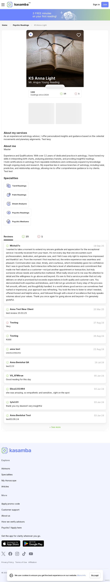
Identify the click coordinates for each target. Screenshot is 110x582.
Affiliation (32, 562)
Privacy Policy (7, 562)
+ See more (55, 427)
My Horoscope (8, 480)
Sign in (96, 4)
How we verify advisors (13, 521)
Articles (5, 486)
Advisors (5, 468)
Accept (95, 575)
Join (105, 4)
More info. (81, 575)
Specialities (7, 474)
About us (5, 515)
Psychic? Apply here (11, 527)
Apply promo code (10, 503)
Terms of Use (21, 562)
